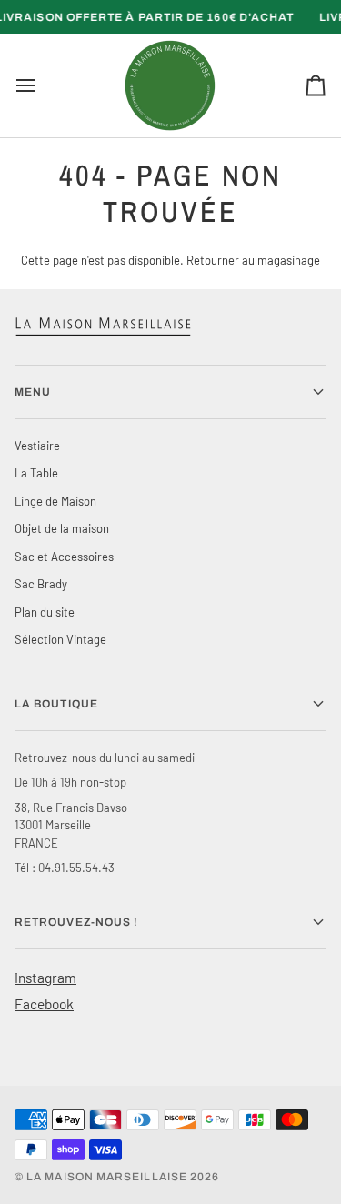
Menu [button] (33, 392)
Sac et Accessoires (64, 556)
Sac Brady (41, 584)
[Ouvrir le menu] (42, 85)
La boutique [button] (56, 703)
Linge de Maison (55, 501)
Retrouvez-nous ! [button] (76, 922)
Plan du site (45, 612)
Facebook (44, 1003)
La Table (36, 473)
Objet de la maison (62, 528)
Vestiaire (37, 445)
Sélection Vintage (60, 639)
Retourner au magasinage (253, 260)
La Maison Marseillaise (106, 1176)
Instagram (45, 977)
